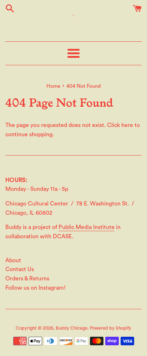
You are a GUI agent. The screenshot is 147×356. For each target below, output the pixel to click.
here (127, 125)
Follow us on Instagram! (35, 288)
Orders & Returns (27, 278)
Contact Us (19, 269)
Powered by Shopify (110, 328)
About (13, 260)
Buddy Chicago (71, 328)
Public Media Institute (87, 227)
